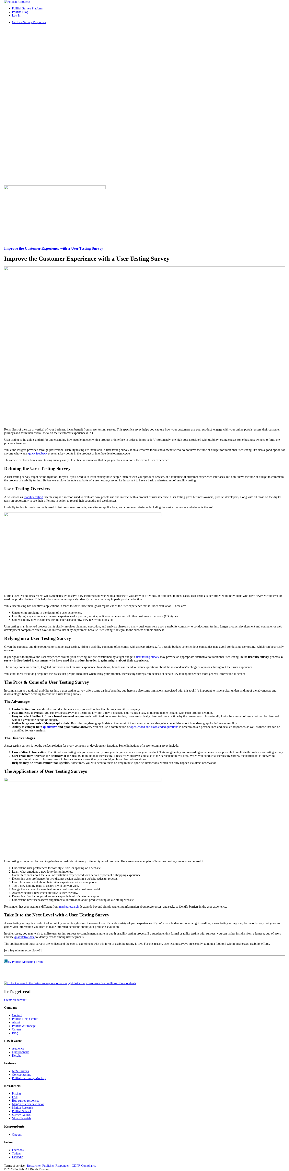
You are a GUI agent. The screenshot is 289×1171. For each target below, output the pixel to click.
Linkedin (17, 1157)
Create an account (15, 1000)
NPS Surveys (20, 1071)
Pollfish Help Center (24, 1018)
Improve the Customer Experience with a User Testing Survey (53, 248)
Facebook (18, 1150)
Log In (16, 15)
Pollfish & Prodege (24, 1025)
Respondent (62, 1165)
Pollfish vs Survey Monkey (29, 1078)
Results (16, 1055)
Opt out (16, 1134)
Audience (18, 1048)
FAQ (15, 1097)
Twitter (16, 1153)
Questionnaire (20, 1052)
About (16, 1022)
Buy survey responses (25, 1100)
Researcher (34, 1165)
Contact (17, 1015)
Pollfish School (21, 1111)
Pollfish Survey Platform (27, 8)
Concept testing (21, 1074)
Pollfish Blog (20, 12)
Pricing (16, 1093)
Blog (15, 1033)
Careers (16, 1029)
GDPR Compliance (84, 1165)
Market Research (22, 1107)
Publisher (48, 1165)
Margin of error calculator (28, 1104)
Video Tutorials (21, 1118)
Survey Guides (21, 1114)
